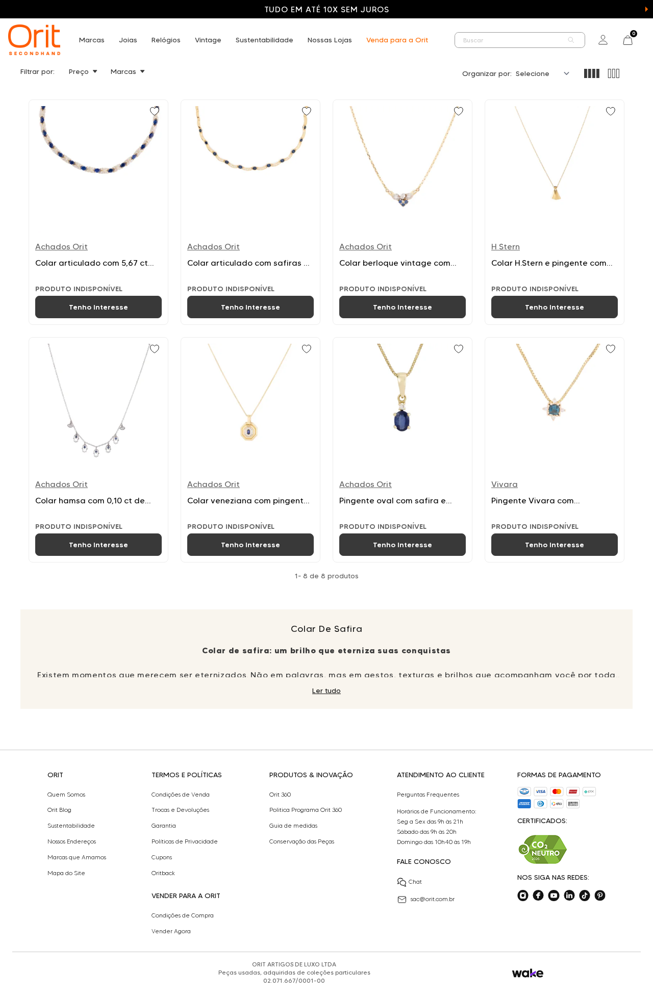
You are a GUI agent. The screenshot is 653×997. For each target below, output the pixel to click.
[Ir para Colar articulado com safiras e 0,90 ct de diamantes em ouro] (250, 212)
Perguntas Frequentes (428, 794)
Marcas (92, 39)
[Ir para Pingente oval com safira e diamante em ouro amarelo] (402, 450)
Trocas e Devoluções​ (180, 809)
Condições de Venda (181, 794)
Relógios (166, 39)
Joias (128, 39)
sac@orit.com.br (433, 899)
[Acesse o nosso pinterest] (600, 895)
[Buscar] (571, 40)
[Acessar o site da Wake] (528, 973)
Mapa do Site (66, 873)
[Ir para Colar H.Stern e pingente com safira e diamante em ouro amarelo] (554, 212)
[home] (34, 39)
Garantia (164, 825)
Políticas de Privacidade (185, 841)
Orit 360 (280, 794)
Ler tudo (326, 690)
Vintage (208, 39)
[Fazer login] (603, 39)
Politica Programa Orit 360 (305, 809)
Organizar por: (487, 73)
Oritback (163, 873)
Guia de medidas (293, 825)
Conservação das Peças (301, 841)
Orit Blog (59, 809)
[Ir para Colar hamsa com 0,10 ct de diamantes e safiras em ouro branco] (98, 450)
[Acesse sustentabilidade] (542, 849)
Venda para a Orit (397, 39)
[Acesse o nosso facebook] (538, 895)
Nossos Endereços (71, 841)
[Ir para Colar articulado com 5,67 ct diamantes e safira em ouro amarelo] (98, 212)
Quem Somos (66, 794)
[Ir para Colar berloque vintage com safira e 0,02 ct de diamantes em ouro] (402, 212)
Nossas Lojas (330, 39)
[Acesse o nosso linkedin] (569, 895)
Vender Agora (171, 931)
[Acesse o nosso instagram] (523, 895)
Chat (415, 881)
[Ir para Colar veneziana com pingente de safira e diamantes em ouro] (250, 450)
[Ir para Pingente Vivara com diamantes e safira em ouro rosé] (554, 450)
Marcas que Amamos (76, 857)
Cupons (162, 857)
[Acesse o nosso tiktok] (584, 895)
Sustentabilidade (264, 39)
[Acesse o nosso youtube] (553, 895)
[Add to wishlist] (155, 112)
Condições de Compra (183, 915)
